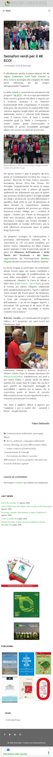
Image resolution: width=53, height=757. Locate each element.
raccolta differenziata (30, 444)
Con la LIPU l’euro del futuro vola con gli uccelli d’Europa (25, 506)
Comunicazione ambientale (19, 433)
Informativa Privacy (13, 720)
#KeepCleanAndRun (13, 376)
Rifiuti (6, 437)
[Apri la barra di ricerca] (49, 11)
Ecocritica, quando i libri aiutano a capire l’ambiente (23, 512)
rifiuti (43, 444)
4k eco (10, 440)
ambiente (18, 440)
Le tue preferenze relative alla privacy (28, 750)
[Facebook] (4, 735)
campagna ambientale (33, 440)
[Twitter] (10, 735)
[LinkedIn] (15, 735)
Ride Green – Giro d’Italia (29, 283)
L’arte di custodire (8, 503)
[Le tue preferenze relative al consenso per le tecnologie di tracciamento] (48, 752)
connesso (19, 482)
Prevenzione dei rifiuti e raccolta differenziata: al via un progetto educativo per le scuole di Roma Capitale (25, 460)
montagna (38, 433)
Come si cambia (7, 518)
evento (7, 444)
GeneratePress (39, 742)
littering (15, 444)
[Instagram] (20, 735)
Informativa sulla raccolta (15, 754)
